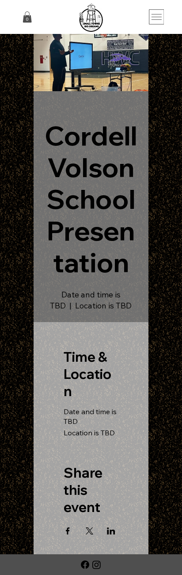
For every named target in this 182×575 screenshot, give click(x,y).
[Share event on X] (89, 530)
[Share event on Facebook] (68, 530)
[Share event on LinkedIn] (111, 530)
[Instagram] (96, 564)
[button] (27, 16)
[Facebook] (85, 564)
